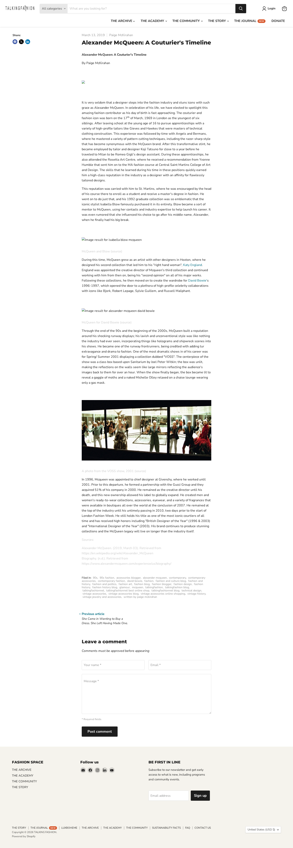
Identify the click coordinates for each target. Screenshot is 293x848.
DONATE (278, 21)
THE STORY (217, 21)
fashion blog (142, 584)
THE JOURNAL (249, 21)
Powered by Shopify (23, 836)
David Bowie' (197, 280)
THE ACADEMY (153, 21)
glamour (124, 587)
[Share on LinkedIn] (27, 41)
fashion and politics (104, 584)
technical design (191, 590)
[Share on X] (21, 41)
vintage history (196, 594)
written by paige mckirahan (140, 597)
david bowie (134, 581)
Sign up (200, 795)
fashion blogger (161, 584)
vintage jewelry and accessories (102, 597)
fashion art (125, 584)
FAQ (187, 828)
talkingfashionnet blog (165, 590)
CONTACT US (203, 828)
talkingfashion (154, 587)
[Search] (240, 8)
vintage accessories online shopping (163, 594)
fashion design (183, 584)
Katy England (192, 265)
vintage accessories (94, 594)
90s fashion (107, 578)
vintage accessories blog (123, 594)
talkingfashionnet (93, 590)
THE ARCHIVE (122, 21)
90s (95, 578)
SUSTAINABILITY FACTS (166, 828)
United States (261, 829)
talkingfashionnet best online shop (127, 590)
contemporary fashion (111, 581)
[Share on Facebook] (15, 41)
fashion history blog (104, 587)
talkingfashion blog (177, 587)
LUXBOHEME (69, 828)
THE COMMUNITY (186, 21)
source (116, 251)
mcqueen (137, 587)
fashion (148, 581)
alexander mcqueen (155, 578)
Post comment (100, 731)
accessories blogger (128, 578)
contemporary (177, 578)
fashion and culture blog (171, 581)
